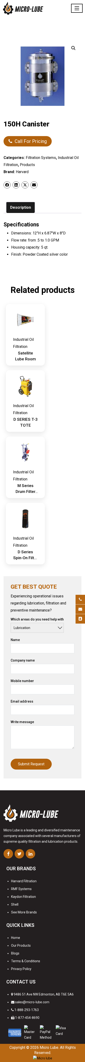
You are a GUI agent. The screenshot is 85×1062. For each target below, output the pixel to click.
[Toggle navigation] (77, 8)
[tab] (20, 207)
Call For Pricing (31, 141)
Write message (22, 722)
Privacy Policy (21, 969)
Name (15, 640)
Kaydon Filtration (23, 897)
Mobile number (22, 681)
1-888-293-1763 (26, 1010)
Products (27, 164)
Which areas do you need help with (37, 619)
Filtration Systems (41, 157)
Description (20, 207)
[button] (73, 48)
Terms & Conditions (25, 961)
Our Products (21, 945)
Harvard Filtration (24, 881)
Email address (22, 701)
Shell (14, 904)
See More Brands (24, 912)
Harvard (22, 172)
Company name (23, 660)
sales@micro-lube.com (32, 1002)
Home (15, 938)
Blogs (15, 953)
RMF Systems (21, 889)
